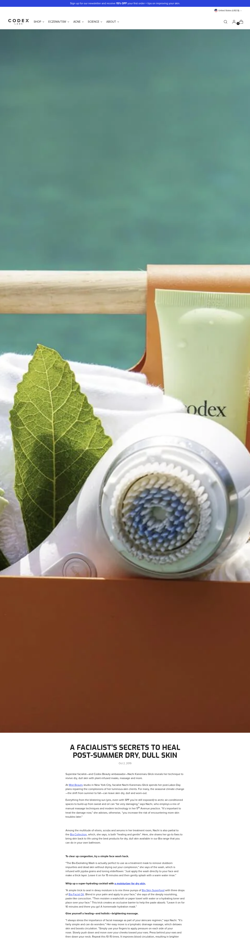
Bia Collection (78, 834)
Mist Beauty (76, 785)
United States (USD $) (228, 10)
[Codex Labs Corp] (18, 22)
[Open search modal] (225, 21)
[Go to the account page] (232, 21)
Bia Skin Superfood (153, 890)
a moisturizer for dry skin (129, 883)
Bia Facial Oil (76, 894)
